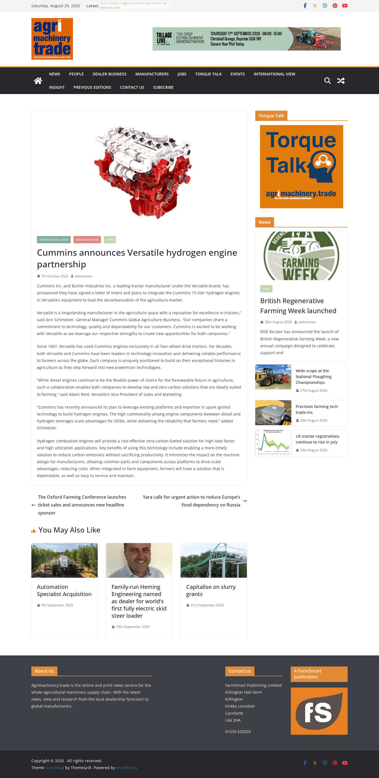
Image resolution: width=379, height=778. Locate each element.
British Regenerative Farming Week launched (299, 305)
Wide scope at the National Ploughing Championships (314, 376)
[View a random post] (341, 80)
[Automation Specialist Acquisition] (64, 547)
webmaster (83, 276)
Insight (57, 87)
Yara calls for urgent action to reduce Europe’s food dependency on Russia (191, 501)
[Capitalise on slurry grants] (214, 547)
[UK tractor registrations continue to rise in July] (273, 443)
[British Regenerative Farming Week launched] (301, 256)
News (54, 74)
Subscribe (163, 87)
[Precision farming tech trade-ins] (273, 413)
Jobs (182, 74)
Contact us (132, 87)
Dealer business (110, 74)
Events (238, 74)
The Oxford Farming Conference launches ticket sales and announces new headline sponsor (82, 505)
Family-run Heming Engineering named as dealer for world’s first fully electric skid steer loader (139, 601)
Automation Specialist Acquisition (64, 590)
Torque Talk (208, 74)
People (76, 74)
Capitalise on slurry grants (211, 590)
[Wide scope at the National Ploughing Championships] (273, 380)
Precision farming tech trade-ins (317, 409)
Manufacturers (152, 74)
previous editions (92, 87)
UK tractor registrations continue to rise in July (317, 439)
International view (274, 74)
